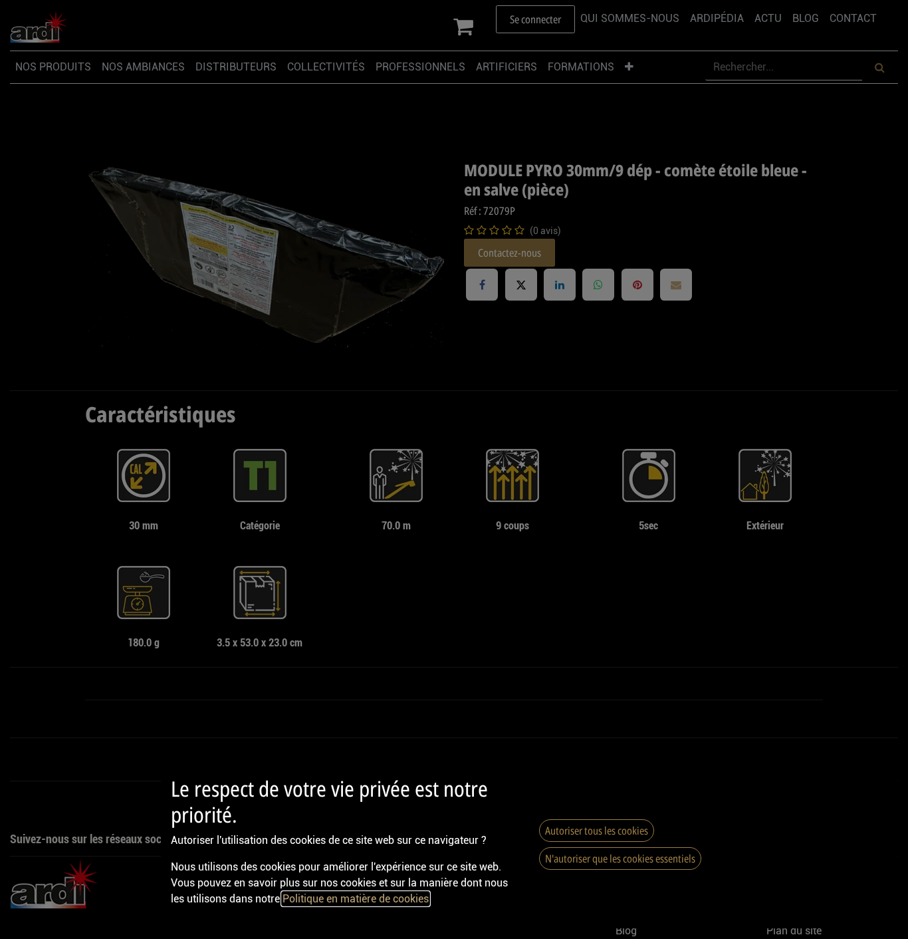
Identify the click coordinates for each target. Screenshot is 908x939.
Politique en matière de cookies (356, 898)
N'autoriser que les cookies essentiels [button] (620, 858)
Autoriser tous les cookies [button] (596, 830)
